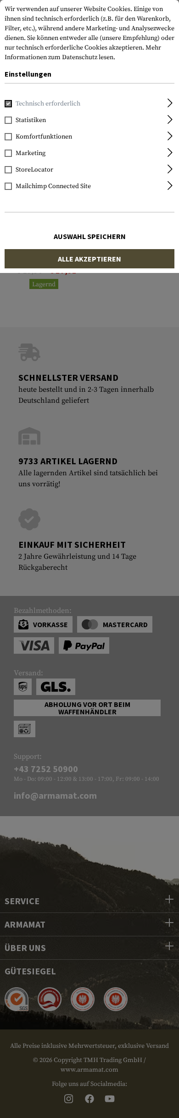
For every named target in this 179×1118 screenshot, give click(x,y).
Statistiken (31, 120)
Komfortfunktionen (44, 137)
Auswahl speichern (90, 236)
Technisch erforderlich (48, 104)
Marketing (30, 153)
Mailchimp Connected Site (53, 186)
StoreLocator (34, 170)
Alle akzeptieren (89, 258)
